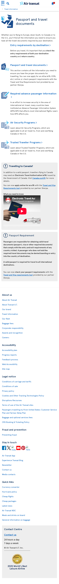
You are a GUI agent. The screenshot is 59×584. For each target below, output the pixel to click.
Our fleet (6, 318)
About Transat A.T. (9, 304)
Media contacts (8, 474)
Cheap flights (7, 496)
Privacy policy (8, 391)
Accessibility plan (9, 350)
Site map (6, 369)
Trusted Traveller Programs (25, 142)
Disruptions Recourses (12, 400)
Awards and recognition (12, 332)
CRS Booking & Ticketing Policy (15, 422)
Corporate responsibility (12, 328)
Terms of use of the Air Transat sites (17, 405)
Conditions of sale (10, 386)
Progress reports (9, 354)
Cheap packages (9, 501)
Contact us (7, 469)
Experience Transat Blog (12, 460)
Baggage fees (7, 323)
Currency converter (10, 487)
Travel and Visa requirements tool (18, 275)
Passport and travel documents (28, 65)
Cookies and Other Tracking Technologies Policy (23, 395)
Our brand (6, 309)
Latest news (7, 505)
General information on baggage (16, 520)
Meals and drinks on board (13, 515)
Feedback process (10, 359)
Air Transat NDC (9, 510)
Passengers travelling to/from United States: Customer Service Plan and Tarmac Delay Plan (29, 411)
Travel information (11, 9)
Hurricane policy (9, 491)
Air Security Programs (22, 122)
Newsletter (7, 465)
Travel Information (10, 314)
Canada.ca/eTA (39, 178)
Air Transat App (8, 455)
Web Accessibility (9, 364)
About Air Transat (9, 300)
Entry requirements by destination (29, 45)
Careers (5, 337)
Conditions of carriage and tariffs (16, 381)
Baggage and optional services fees (17, 417)
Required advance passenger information (33, 93)
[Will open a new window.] (4, 448)
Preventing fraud (9, 434)
